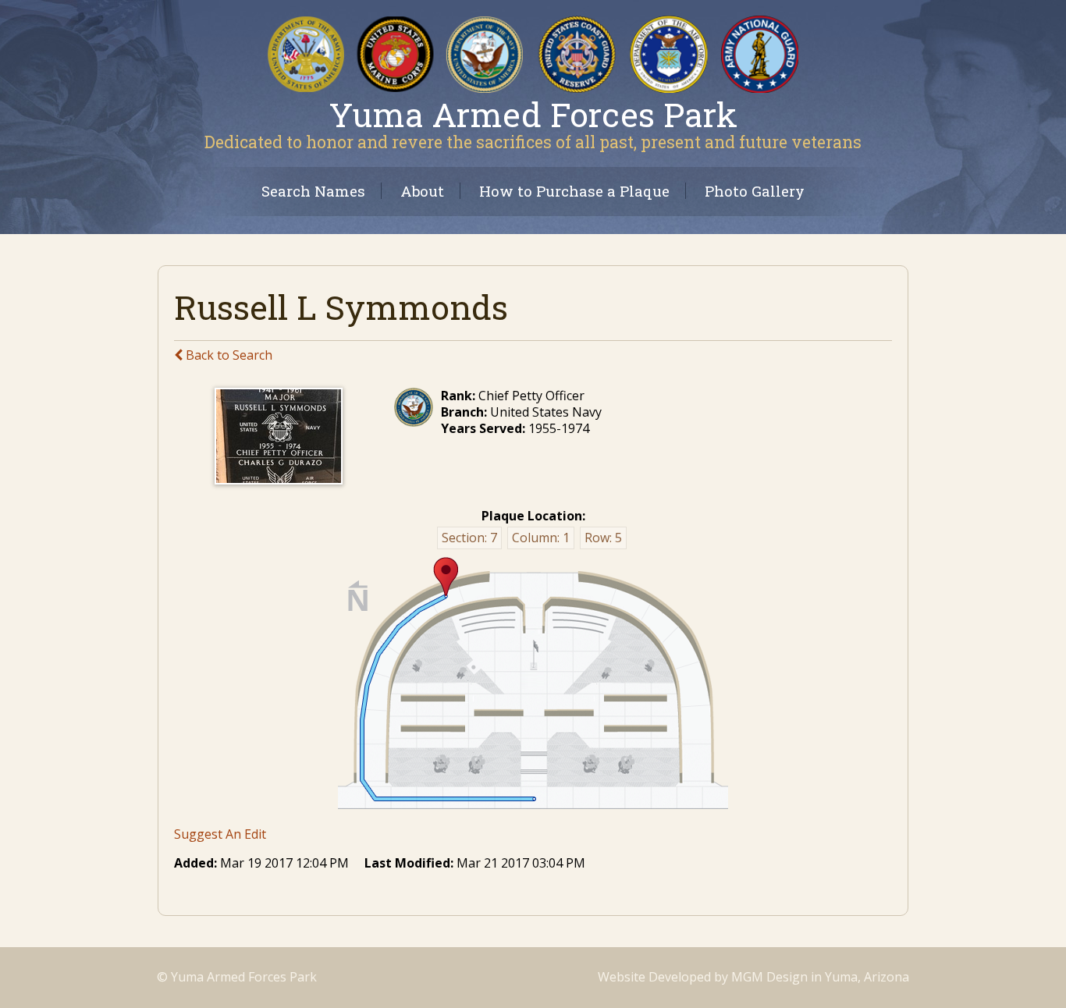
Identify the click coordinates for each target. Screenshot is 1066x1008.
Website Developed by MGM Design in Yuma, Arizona (753, 976)
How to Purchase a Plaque (574, 191)
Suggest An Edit (220, 834)
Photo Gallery (755, 191)
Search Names (313, 191)
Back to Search (227, 355)
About (422, 191)
